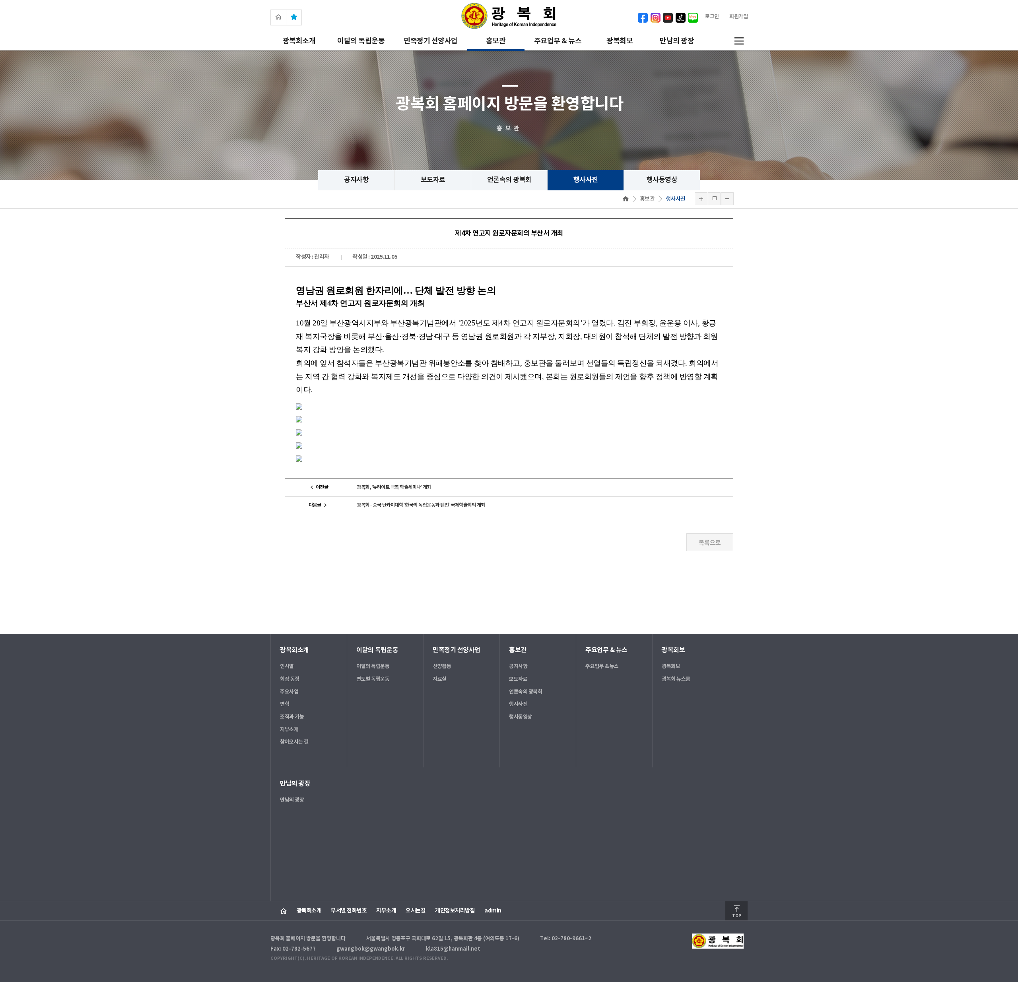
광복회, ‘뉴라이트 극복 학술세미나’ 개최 (394, 487)
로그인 (712, 17)
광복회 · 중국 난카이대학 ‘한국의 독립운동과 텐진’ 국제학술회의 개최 (421, 505)
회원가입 (738, 17)
